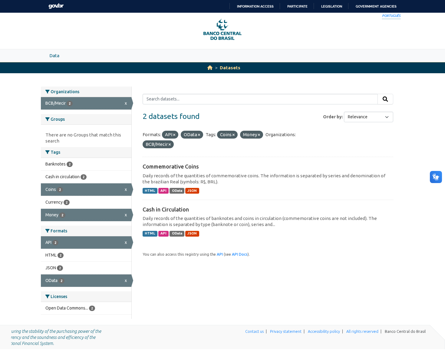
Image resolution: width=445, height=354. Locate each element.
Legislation (331, 6)
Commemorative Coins (171, 166)
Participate (297, 6)
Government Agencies (376, 6)
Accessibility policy (324, 331)
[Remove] (174, 135)
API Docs (240, 254)
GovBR (56, 6)
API (163, 190)
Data (54, 55)
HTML (150, 190)
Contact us (254, 331)
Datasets (230, 67)
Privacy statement (286, 331)
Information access (255, 6)
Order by (332, 116)
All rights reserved (362, 331)
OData (177, 190)
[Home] (210, 67)
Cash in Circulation (166, 209)
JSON (192, 190)
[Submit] (385, 99)
